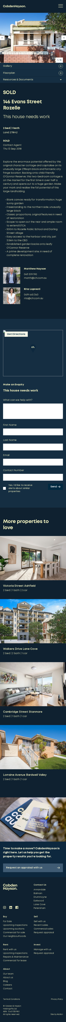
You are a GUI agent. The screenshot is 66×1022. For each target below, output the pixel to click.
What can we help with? (17, 400)
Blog (5, 981)
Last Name (10, 440)
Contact (7, 989)
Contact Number (13, 470)
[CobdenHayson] (14, 6)
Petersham (39, 908)
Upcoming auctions (13, 929)
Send (53, 487)
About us (8, 978)
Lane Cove (39, 904)
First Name (10, 425)
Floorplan (9, 73)
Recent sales (41, 925)
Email (6, 455)
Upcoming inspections (15, 925)
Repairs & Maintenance (16, 957)
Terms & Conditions (11, 999)
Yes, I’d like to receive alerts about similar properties (20, 488)
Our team (8, 974)
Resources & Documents (18, 79)
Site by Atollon (57, 1014)
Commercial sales (43, 929)
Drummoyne (40, 897)
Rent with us (9, 949)
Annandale (40, 890)
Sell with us (40, 921)
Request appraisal (44, 932)
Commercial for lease (15, 961)
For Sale (7, 921)
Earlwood (39, 901)
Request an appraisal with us (24, 868)
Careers (7, 985)
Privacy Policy (57, 999)
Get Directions (16, 334)
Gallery (7, 66)
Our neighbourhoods (14, 936)
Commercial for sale (14, 932)
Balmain (38, 893)
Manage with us (42, 949)
